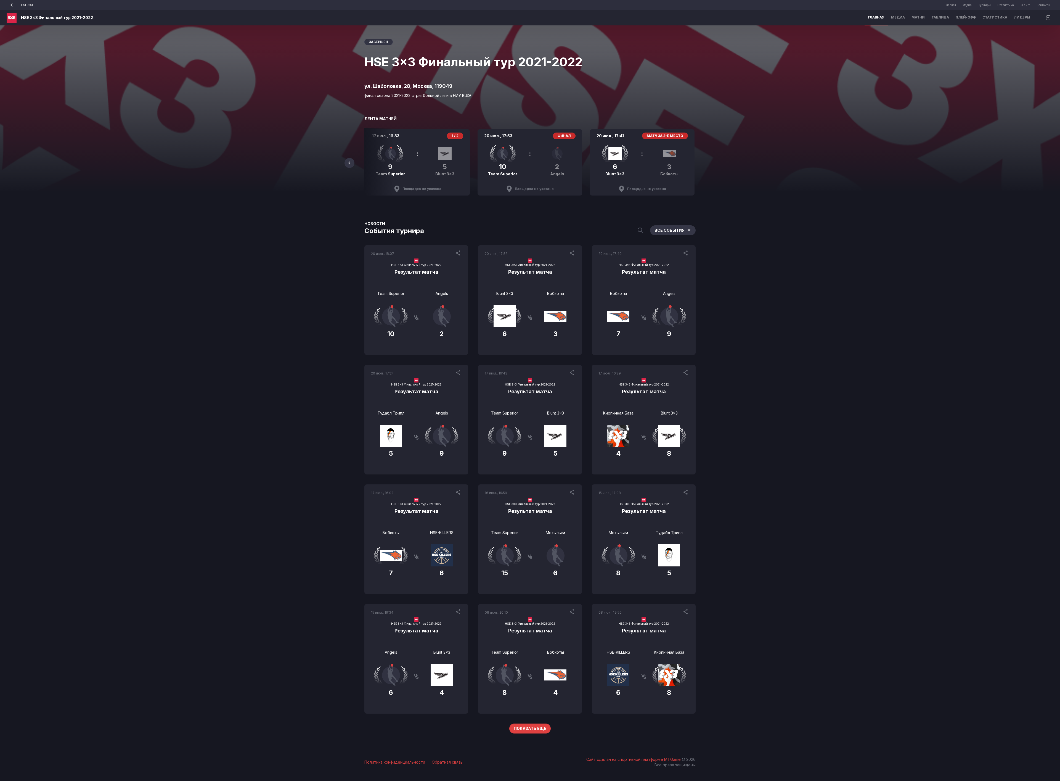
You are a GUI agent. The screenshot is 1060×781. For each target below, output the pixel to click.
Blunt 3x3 (504, 293)
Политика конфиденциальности (394, 762)
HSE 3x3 (27, 5)
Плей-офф (966, 17)
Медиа (967, 5)
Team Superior (390, 293)
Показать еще (530, 728)
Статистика (1005, 5)
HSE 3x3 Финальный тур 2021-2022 (57, 17)
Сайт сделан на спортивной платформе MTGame (634, 759)
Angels (442, 293)
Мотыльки (555, 532)
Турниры (984, 5)
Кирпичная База (618, 413)
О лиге (1025, 5)
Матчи (918, 17)
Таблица (940, 17)
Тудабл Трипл (391, 413)
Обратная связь (447, 762)
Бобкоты (555, 293)
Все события (669, 230)
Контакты (1043, 5)
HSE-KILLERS (442, 532)
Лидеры (1022, 17)
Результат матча (416, 272)
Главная (950, 5)
